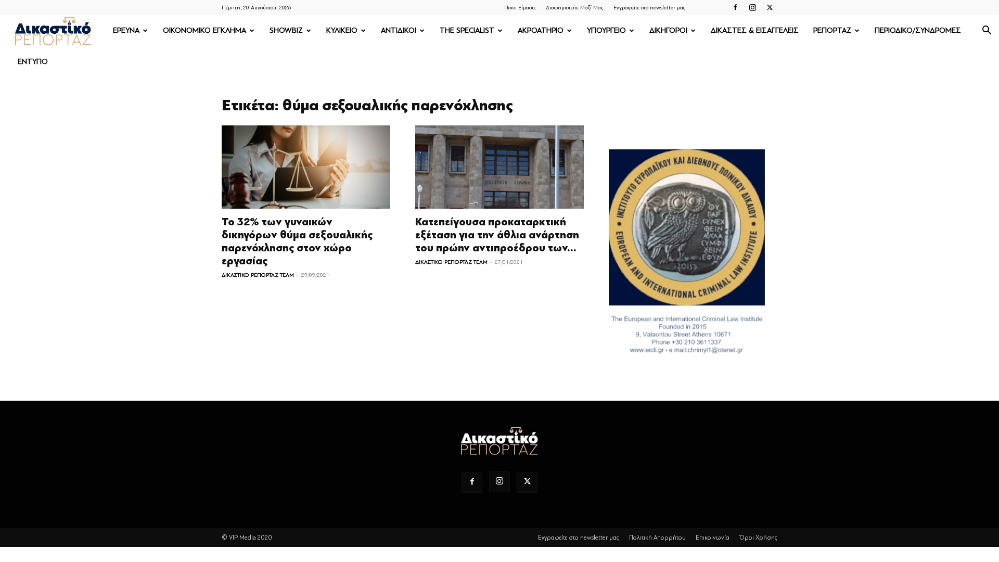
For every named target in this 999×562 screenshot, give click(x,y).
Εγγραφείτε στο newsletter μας (649, 7)
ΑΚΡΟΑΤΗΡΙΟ (540, 30)
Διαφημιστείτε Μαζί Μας (575, 7)
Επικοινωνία (712, 537)
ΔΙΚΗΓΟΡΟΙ (668, 30)
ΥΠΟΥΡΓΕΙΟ (606, 30)
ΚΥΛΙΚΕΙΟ (341, 30)
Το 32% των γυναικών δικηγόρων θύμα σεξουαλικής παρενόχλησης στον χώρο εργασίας (297, 241)
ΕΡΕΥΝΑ (126, 30)
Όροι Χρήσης (758, 537)
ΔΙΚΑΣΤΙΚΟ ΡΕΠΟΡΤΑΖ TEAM (258, 275)
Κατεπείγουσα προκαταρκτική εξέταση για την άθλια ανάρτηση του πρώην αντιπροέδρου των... (497, 234)
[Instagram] (752, 7)
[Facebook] (735, 7)
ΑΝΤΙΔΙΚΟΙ (398, 30)
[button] (986, 31)
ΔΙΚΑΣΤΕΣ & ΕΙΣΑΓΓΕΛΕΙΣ (755, 30)
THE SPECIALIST (467, 30)
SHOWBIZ (286, 30)
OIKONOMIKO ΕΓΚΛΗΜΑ (204, 30)
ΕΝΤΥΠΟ (33, 61)
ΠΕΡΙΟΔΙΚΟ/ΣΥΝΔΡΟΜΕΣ (918, 30)
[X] (769, 7)
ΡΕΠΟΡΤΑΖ (832, 30)
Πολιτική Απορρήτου (657, 537)
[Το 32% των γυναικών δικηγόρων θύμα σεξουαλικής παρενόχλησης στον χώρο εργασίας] (306, 167)
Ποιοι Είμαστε (520, 7)
